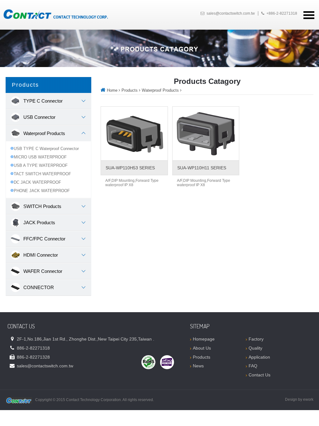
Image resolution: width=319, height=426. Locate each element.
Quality (255, 348)
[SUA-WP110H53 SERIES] (134, 133)
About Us (202, 348)
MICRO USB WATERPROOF (40, 157)
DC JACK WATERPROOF (37, 182)
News (198, 365)
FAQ (253, 365)
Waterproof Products (160, 90)
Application (259, 357)
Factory (256, 338)
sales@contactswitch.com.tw (231, 13)
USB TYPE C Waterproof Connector (46, 148)
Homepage (204, 338)
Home (112, 90)
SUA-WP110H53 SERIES (130, 167)
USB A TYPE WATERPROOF (41, 165)
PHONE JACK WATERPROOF (42, 190)
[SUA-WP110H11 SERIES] (206, 133)
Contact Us (259, 374)
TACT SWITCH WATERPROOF (42, 174)
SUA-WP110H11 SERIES (201, 167)
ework (308, 399)
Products (129, 90)
